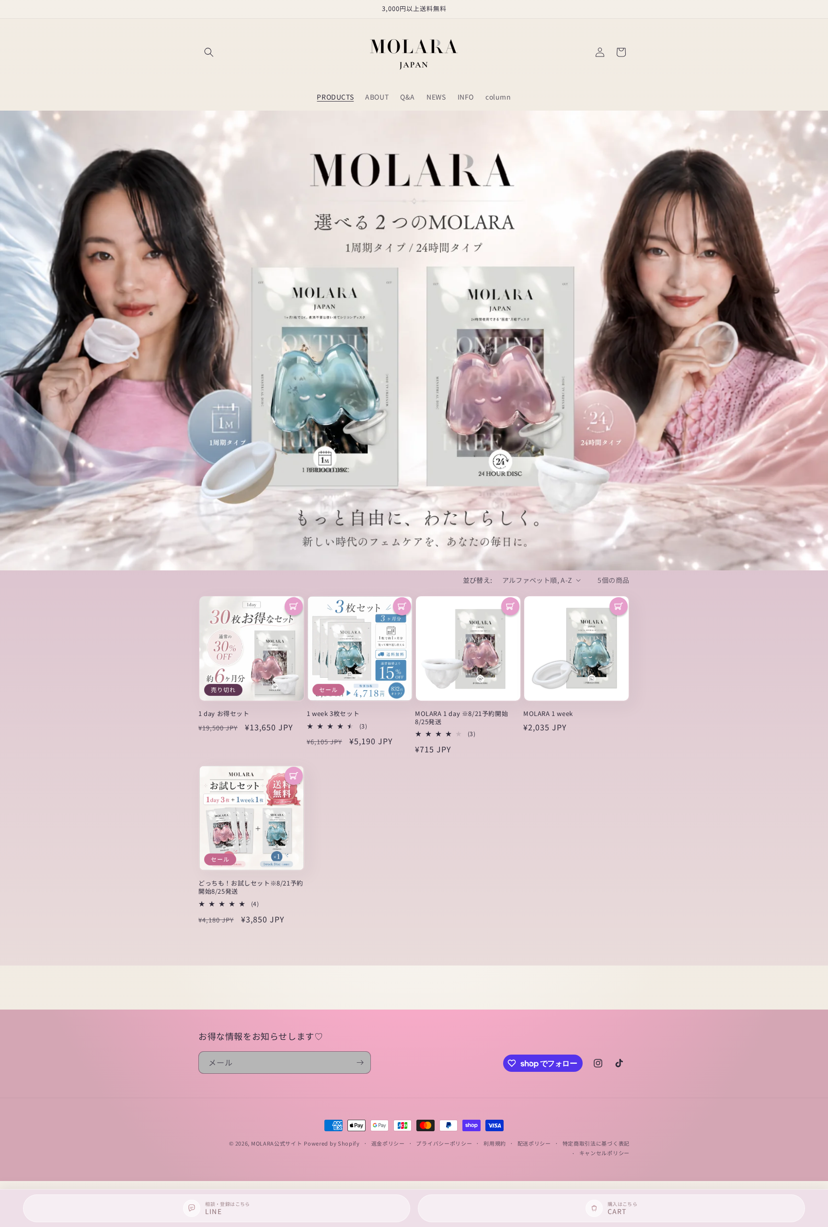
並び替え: (478, 580)
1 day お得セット (224, 714)
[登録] (359, 1062)
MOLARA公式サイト (276, 1143)
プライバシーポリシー (444, 1143)
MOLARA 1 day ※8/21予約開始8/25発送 (461, 718)
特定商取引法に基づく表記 (596, 1143)
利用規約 (494, 1143)
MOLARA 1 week (548, 714)
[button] (208, 52)
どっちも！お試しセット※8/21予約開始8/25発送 (250, 887)
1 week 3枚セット (333, 714)
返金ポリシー (388, 1143)
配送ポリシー (534, 1143)
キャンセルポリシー (604, 1153)
